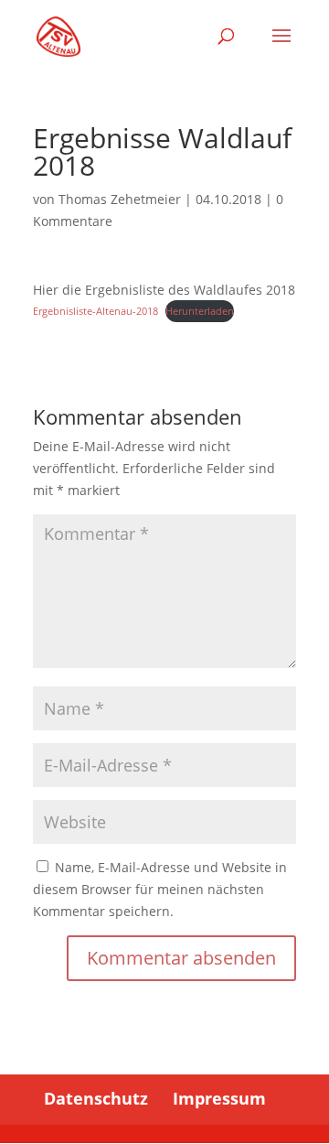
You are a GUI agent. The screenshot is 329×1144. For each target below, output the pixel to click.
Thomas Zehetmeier (119, 199)
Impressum (219, 1098)
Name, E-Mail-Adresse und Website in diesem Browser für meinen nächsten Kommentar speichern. (160, 889)
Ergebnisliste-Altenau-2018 (95, 311)
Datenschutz (96, 1098)
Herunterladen (199, 311)
